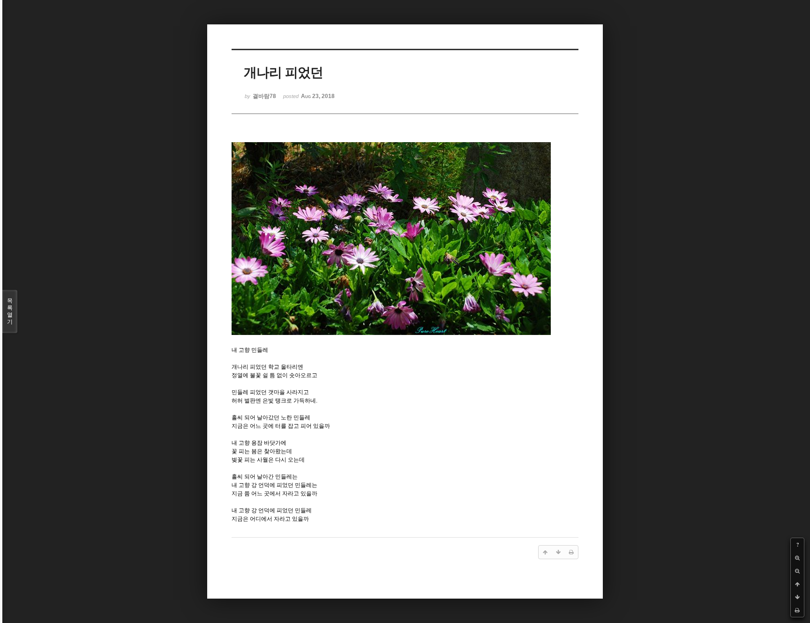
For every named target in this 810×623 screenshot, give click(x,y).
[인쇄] (797, 610)
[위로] (797, 584)
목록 (10, 311)
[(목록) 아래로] (797, 597)
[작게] (797, 570)
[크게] (797, 557)
